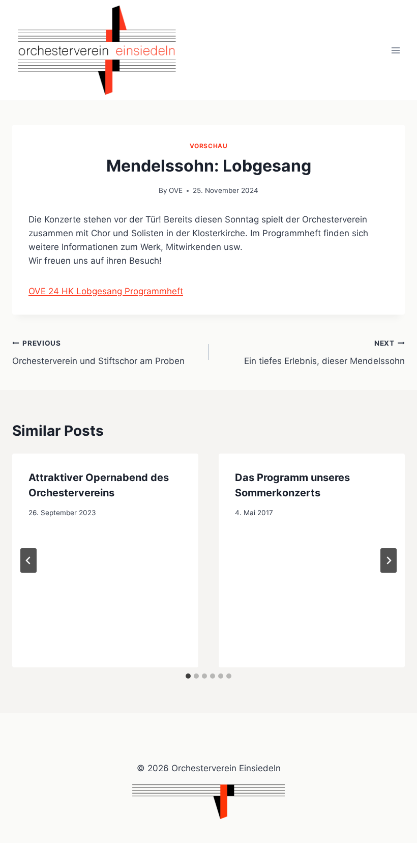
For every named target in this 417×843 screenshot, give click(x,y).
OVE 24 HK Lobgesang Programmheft (105, 291)
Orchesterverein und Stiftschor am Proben (98, 352)
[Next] (388, 560)
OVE (176, 190)
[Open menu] (395, 50)
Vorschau (209, 146)
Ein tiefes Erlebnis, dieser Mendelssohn (324, 352)
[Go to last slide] (28, 560)
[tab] (188, 676)
